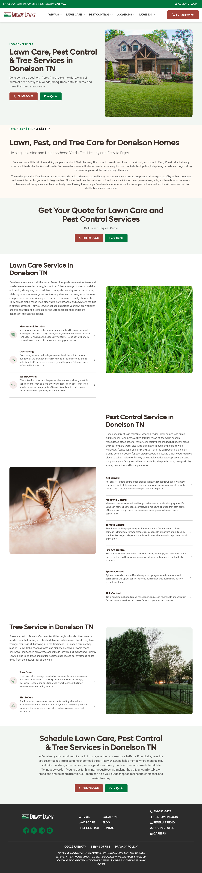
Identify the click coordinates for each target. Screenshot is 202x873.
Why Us (53, 14)
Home (12, 129)
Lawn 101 (145, 14)
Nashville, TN (25, 129)
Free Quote (50, 96)
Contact (109, 828)
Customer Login (187, 3)
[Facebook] (26, 830)
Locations (124, 14)
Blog (106, 822)
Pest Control (99, 14)
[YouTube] (50, 830)
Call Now (60, 4)
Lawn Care (74, 14)
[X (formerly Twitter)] (34, 830)
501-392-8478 (184, 15)
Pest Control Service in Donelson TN (140, 421)
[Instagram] (42, 830)
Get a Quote (116, 238)
